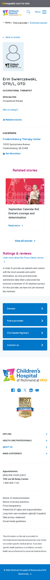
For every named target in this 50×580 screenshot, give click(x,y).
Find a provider (20, 23)
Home (8, 23)
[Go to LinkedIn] (31, 391)
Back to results (13, 37)
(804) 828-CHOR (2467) (14, 475)
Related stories (14, 119)
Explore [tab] (7, 434)
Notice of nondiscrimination (16, 498)
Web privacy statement (14, 517)
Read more (14, 225)
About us (7, 447)
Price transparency (12, 505)
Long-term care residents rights (18, 513)
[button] (28, 12)
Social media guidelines (14, 521)
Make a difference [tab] (12, 453)
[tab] (25, 447)
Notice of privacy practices (16, 502)
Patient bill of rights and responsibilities (22, 509)
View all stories (23, 240)
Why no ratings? (10, 109)
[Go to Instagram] (19, 391)
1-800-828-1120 (11, 483)
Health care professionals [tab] (17, 440)
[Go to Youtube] (37, 391)
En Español (39, 513)
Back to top (23, 574)
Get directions (13, 153)
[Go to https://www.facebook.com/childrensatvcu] (13, 391)
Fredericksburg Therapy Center (22, 139)
